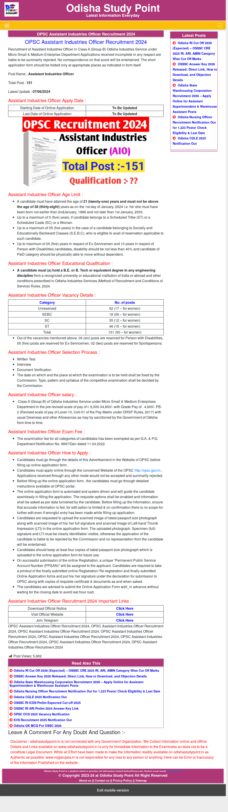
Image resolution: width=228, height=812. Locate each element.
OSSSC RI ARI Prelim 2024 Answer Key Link (46, 708)
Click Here (124, 608)
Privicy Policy (122, 780)
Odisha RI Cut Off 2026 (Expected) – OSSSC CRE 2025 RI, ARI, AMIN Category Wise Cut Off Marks (86, 670)
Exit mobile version (113, 790)
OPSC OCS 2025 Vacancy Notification (42, 714)
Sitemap (141, 780)
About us (85, 780)
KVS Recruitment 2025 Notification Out (43, 720)
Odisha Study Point (113, 7)
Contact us (102, 780)
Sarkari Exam (174, 771)
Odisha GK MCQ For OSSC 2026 (38, 725)
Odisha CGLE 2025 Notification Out (40, 697)
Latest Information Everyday (113, 15)
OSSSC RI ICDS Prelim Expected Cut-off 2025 (47, 702)
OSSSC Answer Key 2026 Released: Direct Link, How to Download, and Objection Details (80, 676)
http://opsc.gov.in (148, 470)
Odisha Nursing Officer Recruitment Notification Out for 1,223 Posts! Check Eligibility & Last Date (87, 691)
